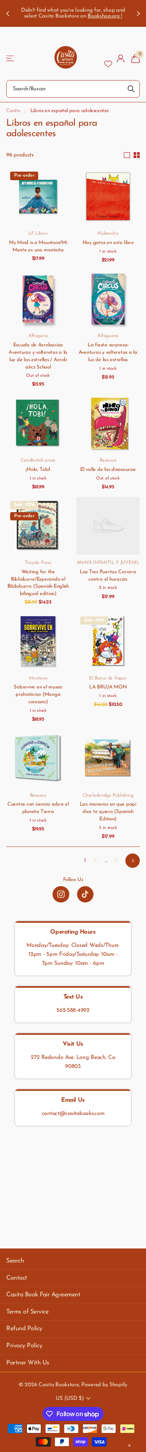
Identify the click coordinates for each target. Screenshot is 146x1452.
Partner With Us (27, 1363)
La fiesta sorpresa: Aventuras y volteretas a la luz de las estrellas (108, 352)
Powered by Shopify (104, 1385)
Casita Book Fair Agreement (43, 1295)
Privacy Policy (24, 1346)
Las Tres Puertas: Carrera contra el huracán (108, 575)
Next (132, 860)
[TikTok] (85, 894)
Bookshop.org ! (105, 16)
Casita (13, 110)
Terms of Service (27, 1312)
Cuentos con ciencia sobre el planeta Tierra (38, 808)
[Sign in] (121, 58)
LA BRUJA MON (108, 687)
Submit (131, 89)
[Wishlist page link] (108, 58)
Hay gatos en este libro (108, 242)
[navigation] (8, 13)
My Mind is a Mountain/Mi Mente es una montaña (38, 246)
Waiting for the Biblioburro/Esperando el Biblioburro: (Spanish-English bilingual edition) (38, 583)
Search (15, 1261)
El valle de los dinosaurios (107, 469)
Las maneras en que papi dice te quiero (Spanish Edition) (108, 812)
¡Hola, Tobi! (38, 469)
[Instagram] (61, 894)
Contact (16, 1278)
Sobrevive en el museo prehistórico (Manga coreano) (38, 694)
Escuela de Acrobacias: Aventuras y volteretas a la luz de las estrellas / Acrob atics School (38, 356)
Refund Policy (24, 1329)
